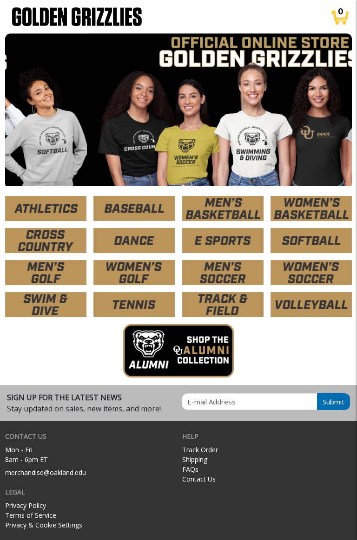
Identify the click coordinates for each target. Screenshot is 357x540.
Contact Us (199, 479)
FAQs (190, 469)
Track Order (200, 449)
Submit (333, 401)
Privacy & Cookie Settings (43, 524)
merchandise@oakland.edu (45, 472)
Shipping (194, 459)
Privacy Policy (25, 505)
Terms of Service (30, 515)
